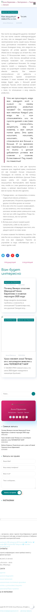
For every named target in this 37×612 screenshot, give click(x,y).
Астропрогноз (10, 320)
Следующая (27, 262)
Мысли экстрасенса (9, 12)
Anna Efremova (8, 23)
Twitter (3, 255)
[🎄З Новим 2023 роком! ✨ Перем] (18, 505)
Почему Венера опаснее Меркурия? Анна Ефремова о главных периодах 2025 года (17, 292)
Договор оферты (26, 611)
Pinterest (12, 255)
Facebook (8, 255)
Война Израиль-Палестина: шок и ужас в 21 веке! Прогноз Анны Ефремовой (18, 446)
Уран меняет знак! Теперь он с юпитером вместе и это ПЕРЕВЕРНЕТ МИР (18, 361)
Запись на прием (10, 493)
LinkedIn (17, 255)
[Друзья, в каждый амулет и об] (18, 509)
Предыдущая (10, 262)
